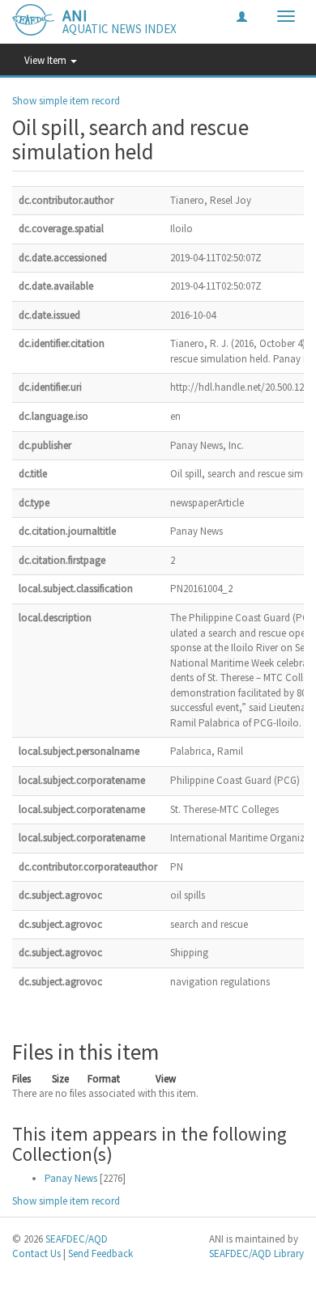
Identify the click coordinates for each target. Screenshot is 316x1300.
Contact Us (36, 1253)
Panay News (71, 1178)
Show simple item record (66, 101)
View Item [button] (46, 60)
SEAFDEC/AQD (76, 1239)
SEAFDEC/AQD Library (256, 1253)
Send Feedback (100, 1253)
